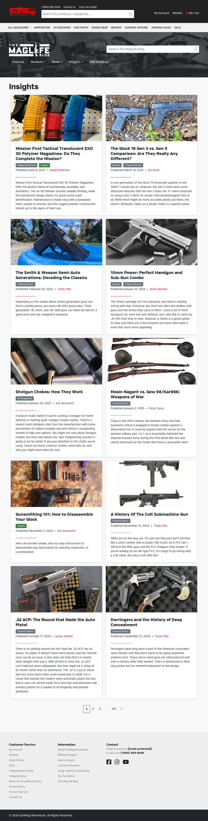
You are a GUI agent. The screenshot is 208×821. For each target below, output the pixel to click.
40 (114, 709)
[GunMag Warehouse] (23, 11)
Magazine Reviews (26, 165)
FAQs (12, 765)
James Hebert (64, 636)
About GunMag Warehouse (73, 749)
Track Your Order (88, 7)
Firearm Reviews (133, 165)
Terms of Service (18, 792)
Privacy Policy (17, 786)
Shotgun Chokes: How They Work (49, 391)
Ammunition (42, 27)
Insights (44, 165)
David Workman (60, 170)
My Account (161, 13)
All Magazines (18, 27)
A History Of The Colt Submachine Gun (149, 514)
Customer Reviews (68, 765)
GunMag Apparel (136, 27)
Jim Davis (154, 170)
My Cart (194, 13)
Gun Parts (81, 27)
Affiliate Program (67, 755)
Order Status (16, 760)
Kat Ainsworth (65, 403)
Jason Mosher (158, 289)
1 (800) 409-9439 (50, 7)
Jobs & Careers (66, 760)
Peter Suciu (156, 408)
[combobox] (84, 14)
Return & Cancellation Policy (25, 781)
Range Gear (100, 27)
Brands (116, 27)
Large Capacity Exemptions (73, 770)
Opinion (116, 165)
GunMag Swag (161, 27)
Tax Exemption (66, 776)
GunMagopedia (24, 398)
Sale (177, 27)
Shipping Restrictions (21, 770)
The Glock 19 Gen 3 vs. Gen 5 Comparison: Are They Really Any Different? (144, 153)
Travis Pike (64, 289)
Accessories (62, 27)
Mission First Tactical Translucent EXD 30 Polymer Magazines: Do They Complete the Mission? (54, 153)
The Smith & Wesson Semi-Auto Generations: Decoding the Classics (51, 275)
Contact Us (70, 7)
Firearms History (25, 284)
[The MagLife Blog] (29, 49)
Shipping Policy (17, 776)
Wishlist (177, 13)
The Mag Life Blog (68, 781)
